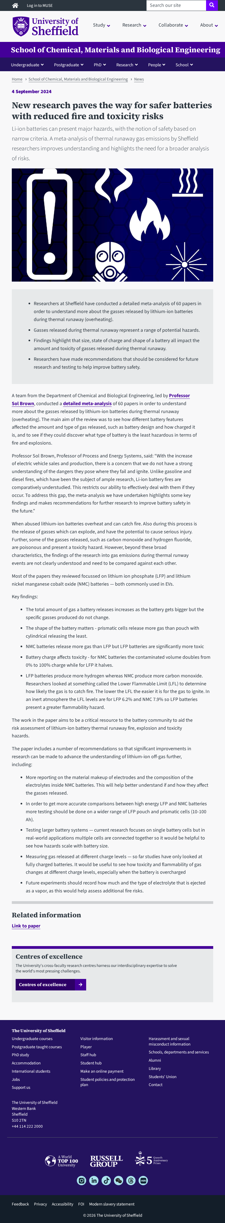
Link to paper (26, 926)
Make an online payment (101, 1071)
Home (17, 79)
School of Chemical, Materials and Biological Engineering (115, 49)
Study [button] (99, 25)
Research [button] (131, 25)
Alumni (155, 1060)
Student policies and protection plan (107, 1082)
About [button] (206, 25)
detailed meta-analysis (87, 403)
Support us (21, 1087)
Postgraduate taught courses (37, 1047)
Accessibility (62, 1204)
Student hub (91, 1063)
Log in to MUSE (40, 5)
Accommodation (26, 1063)
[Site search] (212, 5)
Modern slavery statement (111, 1204)
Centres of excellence (42, 984)
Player (86, 1047)
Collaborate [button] (171, 25)
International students (31, 1071)
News (139, 79)
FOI (81, 1204)
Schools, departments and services (179, 1052)
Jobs (16, 1079)
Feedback (20, 1204)
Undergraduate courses (32, 1039)
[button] (28, 64)
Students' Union (162, 1077)
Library (155, 1069)
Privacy (40, 1204)
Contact (155, 1085)
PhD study (20, 1055)
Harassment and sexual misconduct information (169, 1041)
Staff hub (88, 1055)
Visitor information (96, 1039)
